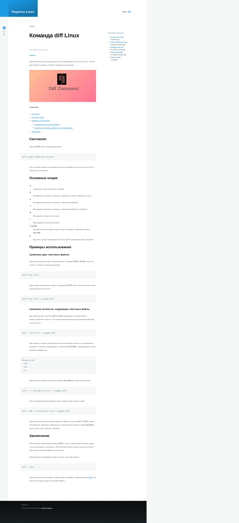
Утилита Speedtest (116, 52)
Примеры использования (41, 120)
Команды (32, 55)
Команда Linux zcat (117, 47)
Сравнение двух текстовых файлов (47, 124)
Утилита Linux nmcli (117, 37)
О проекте (24, 505)
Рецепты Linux (23, 11)
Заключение (36, 131)
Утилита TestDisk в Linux (118, 42)
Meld (90, 477)
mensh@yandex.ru (46, 508)
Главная (32, 26)
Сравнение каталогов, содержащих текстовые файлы (53, 128)
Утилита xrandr (115, 57)
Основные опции (38, 117)
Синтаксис (36, 114)
